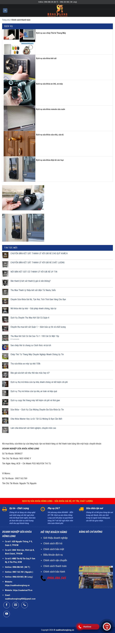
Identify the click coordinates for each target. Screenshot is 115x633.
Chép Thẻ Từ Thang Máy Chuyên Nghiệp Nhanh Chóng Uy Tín (37, 354)
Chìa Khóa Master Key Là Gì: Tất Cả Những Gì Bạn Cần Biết (36, 418)
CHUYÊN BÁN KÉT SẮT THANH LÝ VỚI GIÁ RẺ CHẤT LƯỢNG (38, 262)
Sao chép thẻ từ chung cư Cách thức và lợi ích (31, 345)
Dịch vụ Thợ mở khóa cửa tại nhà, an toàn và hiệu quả (34, 391)
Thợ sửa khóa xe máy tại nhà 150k (25, 363)
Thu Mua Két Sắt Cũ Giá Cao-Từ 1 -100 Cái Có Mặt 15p (35, 336)
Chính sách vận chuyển (55, 560)
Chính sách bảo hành (54, 571)
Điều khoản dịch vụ (53, 554)
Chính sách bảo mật (53, 549)
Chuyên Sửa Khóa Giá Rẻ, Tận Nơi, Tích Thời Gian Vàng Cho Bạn (38, 299)
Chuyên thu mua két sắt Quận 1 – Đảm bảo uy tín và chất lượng (38, 327)
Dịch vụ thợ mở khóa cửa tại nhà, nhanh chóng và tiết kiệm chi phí (39, 382)
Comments (15, 339)
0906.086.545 (56, 578)
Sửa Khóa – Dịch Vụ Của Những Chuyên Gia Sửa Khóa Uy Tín (37, 409)
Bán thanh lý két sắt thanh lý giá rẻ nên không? (31, 281)
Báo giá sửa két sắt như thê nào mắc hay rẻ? (30, 373)
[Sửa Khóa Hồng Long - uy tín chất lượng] (57, 10)
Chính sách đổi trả (52, 543)
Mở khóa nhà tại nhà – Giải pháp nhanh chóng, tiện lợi (33, 308)
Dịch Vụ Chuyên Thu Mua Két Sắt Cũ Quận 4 (30, 317)
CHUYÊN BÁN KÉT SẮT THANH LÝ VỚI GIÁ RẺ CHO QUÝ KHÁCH (39, 253)
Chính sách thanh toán (55, 566)
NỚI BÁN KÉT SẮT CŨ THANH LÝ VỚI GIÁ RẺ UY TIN (34, 271)
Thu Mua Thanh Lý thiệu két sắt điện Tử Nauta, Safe (33, 290)
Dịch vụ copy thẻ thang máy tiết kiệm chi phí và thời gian (35, 400)
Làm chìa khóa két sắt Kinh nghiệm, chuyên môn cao (33, 428)
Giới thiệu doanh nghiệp (55, 537)
